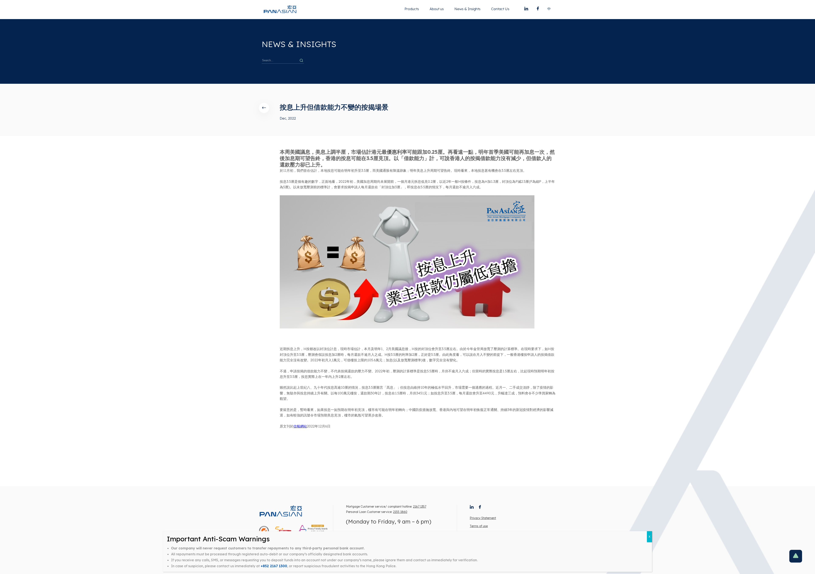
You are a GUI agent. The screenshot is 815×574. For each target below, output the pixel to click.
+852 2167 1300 (274, 566)
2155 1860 (400, 512)
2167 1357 (419, 506)
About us (437, 9)
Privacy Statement (483, 518)
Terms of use (479, 526)
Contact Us (500, 9)
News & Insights (467, 9)
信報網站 (300, 426)
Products (412, 9)
